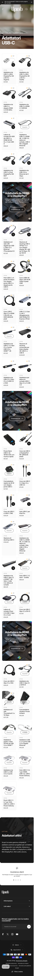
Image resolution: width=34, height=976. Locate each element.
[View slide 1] (14, 880)
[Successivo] (31, 2)
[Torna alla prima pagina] (2, 33)
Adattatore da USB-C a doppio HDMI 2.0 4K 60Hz (8, 107)
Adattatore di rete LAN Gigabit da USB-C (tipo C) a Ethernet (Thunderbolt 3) (9, 246)
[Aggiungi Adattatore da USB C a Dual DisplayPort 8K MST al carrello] (13, 163)
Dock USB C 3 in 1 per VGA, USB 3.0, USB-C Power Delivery (9, 803)
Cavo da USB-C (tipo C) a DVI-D (24, 610)
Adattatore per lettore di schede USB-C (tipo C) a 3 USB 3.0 (24, 381)
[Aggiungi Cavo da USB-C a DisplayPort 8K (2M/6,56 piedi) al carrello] (29, 443)
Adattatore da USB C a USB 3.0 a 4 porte (8, 772)
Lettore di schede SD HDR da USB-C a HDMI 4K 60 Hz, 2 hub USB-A (9, 139)
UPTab (5, 70)
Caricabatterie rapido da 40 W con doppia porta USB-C (9, 484)
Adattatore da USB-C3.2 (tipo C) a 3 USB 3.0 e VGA (9, 380)
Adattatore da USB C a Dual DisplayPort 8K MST (9, 173)
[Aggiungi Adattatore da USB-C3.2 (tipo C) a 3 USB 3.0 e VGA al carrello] (13, 370)
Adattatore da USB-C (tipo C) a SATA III (24, 683)
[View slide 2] (16, 880)
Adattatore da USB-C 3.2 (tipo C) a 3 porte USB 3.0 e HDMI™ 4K (9, 347)
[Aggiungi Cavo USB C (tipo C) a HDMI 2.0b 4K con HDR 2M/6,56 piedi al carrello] (13, 304)
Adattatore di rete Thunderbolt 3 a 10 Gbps (9, 712)
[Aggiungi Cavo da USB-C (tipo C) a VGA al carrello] (13, 673)
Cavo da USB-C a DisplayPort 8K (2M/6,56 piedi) (24, 453)
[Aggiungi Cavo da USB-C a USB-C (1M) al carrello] (13, 504)
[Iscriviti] (27, 922)
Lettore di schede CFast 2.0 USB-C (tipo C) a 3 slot (9, 612)
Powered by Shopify (21, 956)
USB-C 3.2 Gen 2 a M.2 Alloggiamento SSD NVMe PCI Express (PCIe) (24, 315)
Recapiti (16, 963)
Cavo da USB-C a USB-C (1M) (9, 512)
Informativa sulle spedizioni (24, 961)
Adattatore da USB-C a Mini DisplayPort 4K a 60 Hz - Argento (9, 76)
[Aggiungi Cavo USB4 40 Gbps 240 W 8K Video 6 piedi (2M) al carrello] (29, 270)
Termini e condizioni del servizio (9, 961)
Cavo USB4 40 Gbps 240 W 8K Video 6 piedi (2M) (24, 280)
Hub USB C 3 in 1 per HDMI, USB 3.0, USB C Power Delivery (24, 772)
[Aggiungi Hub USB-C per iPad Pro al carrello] (29, 504)
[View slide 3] (18, 880)
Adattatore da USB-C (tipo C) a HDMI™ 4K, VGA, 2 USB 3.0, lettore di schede (9, 580)
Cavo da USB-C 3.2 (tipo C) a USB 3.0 (24, 483)
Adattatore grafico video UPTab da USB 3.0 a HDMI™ (9, 742)
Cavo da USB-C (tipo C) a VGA (9, 682)
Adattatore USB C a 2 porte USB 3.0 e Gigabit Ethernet (24, 742)
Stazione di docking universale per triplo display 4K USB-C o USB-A (24, 348)
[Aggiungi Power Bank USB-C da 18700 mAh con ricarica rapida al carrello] (13, 443)
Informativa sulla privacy (10, 958)
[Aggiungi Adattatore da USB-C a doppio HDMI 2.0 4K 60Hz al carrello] (13, 97)
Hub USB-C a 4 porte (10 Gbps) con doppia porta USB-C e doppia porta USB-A (9, 282)
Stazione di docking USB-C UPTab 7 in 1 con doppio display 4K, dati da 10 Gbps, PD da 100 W (24, 247)
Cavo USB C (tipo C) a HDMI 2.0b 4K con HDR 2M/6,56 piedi (9, 315)
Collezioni (8, 33)
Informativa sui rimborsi (22, 958)
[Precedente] (3, 2)
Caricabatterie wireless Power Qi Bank (24, 711)
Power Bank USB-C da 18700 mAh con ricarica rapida (9, 453)
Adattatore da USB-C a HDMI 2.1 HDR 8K (24, 106)
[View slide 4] (20, 880)
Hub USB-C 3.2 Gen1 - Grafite (24, 576)
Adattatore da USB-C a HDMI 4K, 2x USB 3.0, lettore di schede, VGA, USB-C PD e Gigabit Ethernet (24, 544)
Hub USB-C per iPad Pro (24, 512)
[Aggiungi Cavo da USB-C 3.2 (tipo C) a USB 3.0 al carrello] (29, 474)
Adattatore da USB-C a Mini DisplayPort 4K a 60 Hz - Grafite (24, 76)
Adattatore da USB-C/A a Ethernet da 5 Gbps (24, 173)
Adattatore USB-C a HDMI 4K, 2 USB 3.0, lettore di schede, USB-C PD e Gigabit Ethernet (24, 140)
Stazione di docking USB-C (9, 539)
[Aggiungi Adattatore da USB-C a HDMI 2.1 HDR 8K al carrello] (29, 97)
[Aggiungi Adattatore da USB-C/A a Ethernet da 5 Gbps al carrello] (29, 163)
